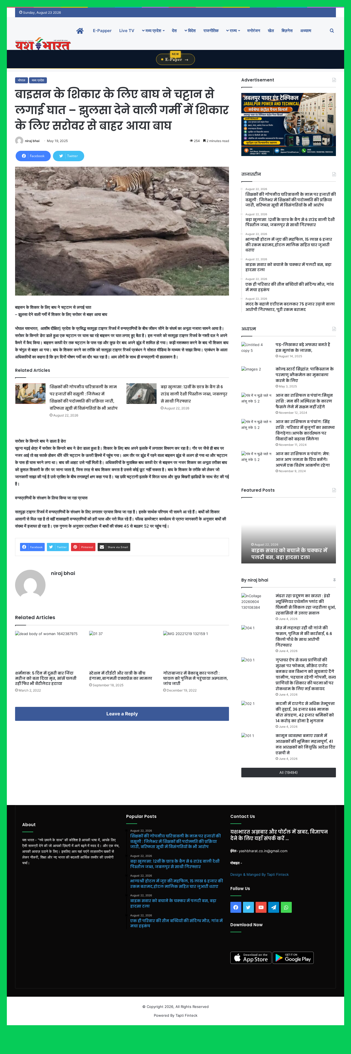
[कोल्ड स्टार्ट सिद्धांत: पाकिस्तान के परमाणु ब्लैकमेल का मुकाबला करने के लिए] (256, 376)
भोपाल (21, 80)
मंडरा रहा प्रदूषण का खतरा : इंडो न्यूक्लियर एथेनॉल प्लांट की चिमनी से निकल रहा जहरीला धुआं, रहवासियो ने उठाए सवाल (306, 604)
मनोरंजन (253, 30)
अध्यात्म (305, 30)
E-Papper (102, 30)
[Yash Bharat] (43, 44)
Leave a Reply (122, 713)
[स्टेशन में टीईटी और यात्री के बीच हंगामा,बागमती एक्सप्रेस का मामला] (122, 649)
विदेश (191, 30)
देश (174, 30)
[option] (288, 533)
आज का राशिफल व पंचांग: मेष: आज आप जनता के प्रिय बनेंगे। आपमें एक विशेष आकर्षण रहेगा (303, 459)
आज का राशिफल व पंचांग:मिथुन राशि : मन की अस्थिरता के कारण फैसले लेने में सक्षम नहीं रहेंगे (304, 401)
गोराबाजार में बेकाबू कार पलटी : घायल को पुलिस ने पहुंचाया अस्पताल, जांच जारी (195, 678)
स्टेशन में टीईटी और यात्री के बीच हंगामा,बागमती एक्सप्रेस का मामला (120, 675)
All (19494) (288, 772)
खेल (271, 30)
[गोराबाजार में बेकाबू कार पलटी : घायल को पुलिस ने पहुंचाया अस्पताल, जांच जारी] (196, 649)
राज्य (233, 30)
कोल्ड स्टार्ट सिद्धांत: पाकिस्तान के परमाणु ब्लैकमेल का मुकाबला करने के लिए (305, 374)
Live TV (126, 30)
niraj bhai (32, 141)
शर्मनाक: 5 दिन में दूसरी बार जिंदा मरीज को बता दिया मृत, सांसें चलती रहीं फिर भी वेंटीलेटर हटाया (46, 678)
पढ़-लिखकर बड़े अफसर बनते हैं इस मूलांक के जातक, (303, 347)
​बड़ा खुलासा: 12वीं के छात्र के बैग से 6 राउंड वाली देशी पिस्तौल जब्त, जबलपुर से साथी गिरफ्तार (194, 394)
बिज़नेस (287, 30)
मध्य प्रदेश (153, 30)
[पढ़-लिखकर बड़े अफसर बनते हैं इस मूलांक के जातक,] (256, 352)
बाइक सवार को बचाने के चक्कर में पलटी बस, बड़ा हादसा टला (282, 554)
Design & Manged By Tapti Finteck (259, 874)
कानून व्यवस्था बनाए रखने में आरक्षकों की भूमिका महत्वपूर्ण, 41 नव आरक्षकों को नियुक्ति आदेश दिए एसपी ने (305, 744)
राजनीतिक (211, 30)
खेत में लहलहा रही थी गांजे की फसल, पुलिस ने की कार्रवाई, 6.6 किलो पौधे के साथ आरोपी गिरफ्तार (304, 636)
